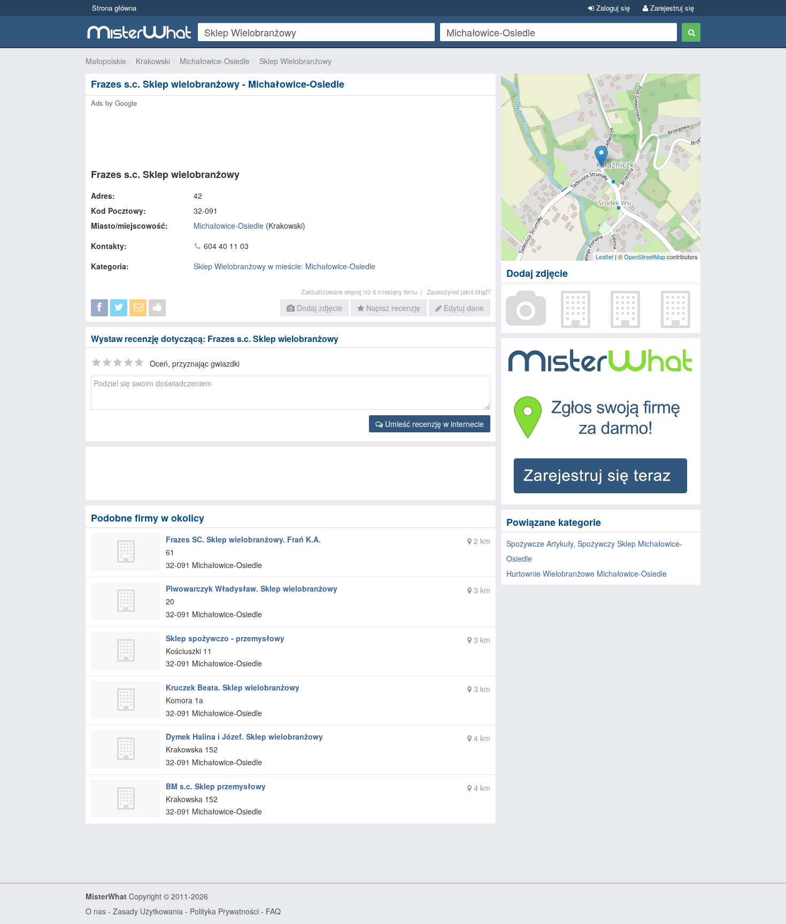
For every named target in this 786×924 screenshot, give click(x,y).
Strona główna (114, 8)
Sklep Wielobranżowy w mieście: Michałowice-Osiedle (284, 266)
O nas (96, 911)
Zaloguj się (612, 8)
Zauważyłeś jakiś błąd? (458, 292)
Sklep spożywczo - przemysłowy (225, 638)
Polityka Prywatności (224, 911)
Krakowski (153, 61)
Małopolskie (106, 61)
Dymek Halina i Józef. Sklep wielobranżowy (244, 736)
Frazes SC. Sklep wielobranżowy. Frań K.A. (243, 539)
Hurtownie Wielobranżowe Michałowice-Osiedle (586, 573)
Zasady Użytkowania (148, 911)
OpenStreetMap (644, 256)
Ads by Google (114, 103)
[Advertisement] (290, 135)
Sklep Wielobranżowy (295, 61)
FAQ (273, 911)
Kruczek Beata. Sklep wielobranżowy (232, 687)
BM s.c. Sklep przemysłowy (216, 786)
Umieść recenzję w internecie (433, 423)
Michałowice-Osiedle (215, 61)
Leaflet (604, 256)
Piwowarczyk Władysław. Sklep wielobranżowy (251, 588)
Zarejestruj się (671, 8)
